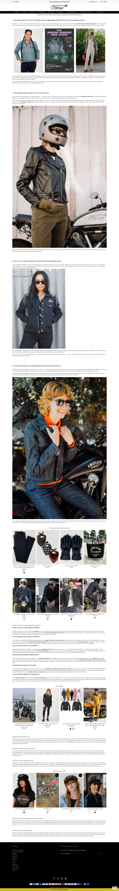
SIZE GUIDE (60, 12)
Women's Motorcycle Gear (18, 850)
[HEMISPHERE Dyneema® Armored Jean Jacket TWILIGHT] (47, 595)
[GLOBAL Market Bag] (95, 547)
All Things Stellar (71, 12)
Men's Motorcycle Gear (17, 851)
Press (13, 861)
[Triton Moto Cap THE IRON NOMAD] (95, 790)
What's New (51, 12)
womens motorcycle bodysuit (21, 763)
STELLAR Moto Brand (63, 887)
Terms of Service (16, 868)
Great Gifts (100, 12)
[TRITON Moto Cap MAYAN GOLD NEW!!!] (71, 790)
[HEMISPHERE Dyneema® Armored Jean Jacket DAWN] (24, 595)
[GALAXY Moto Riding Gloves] (71, 547)
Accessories (41, 12)
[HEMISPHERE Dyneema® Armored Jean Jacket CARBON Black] (71, 595)
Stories (13, 862)
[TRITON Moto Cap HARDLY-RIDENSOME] (24, 790)
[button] (59, 889)
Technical (14, 859)
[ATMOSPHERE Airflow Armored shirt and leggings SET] (47, 705)
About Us (14, 858)
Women (16, 12)
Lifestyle (32, 12)
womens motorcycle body (20, 750)
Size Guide (14, 856)
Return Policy (15, 865)
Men (24, 12)
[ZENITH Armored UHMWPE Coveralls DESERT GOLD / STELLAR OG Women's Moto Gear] (95, 705)
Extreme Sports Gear (87, 12)
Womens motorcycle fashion (18, 832)
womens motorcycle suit (18, 739)
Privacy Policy (15, 867)
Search (13, 870)
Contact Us (14, 864)
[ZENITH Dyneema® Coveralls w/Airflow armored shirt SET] (71, 699)
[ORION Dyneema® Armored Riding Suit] (95, 595)
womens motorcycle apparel (27, 820)
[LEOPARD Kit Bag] (47, 790)
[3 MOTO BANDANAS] (47, 547)
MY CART (103, 1)
